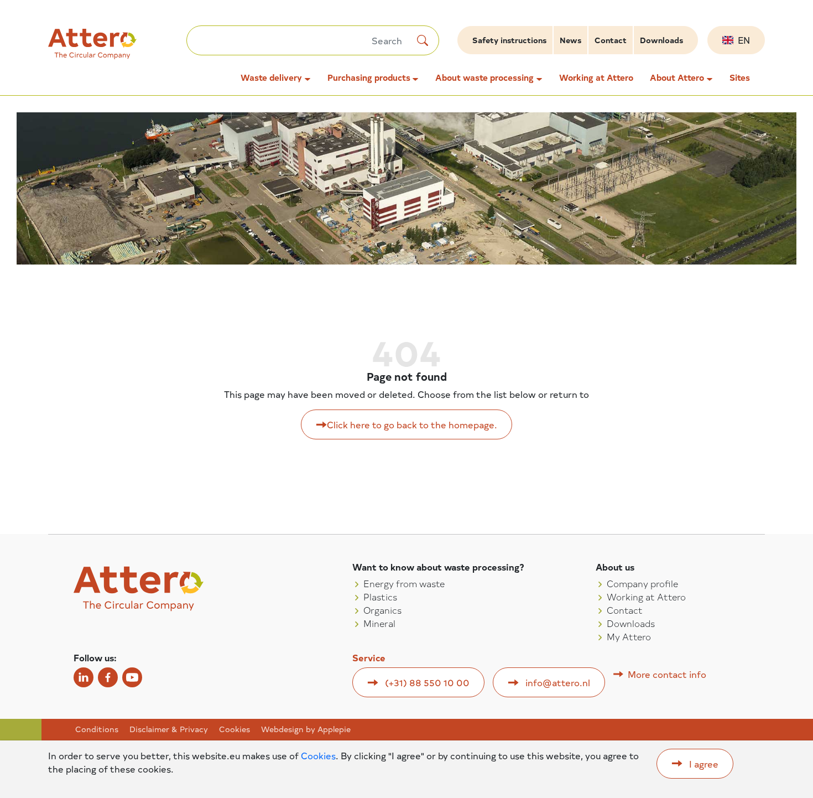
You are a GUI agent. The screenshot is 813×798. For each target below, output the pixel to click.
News (570, 40)
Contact (611, 40)
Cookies (234, 729)
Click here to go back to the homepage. (412, 424)
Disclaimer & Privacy (168, 729)
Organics (382, 610)
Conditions (96, 729)
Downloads (661, 40)
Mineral (379, 623)
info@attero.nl (557, 682)
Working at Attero (596, 77)
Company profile (642, 583)
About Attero (677, 77)
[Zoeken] (422, 40)
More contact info (667, 674)
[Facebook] (108, 677)
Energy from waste (404, 583)
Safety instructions (509, 40)
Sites (739, 77)
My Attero (629, 636)
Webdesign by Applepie (306, 729)
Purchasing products (368, 77)
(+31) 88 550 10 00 (427, 682)
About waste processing (484, 77)
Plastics (380, 596)
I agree (703, 764)
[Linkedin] (83, 677)
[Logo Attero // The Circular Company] (117, 48)
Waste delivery (271, 77)
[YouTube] (132, 677)
